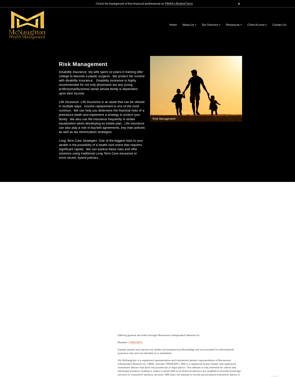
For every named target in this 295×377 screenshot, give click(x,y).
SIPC (139, 342)
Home (173, 24)
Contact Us (279, 24)
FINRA (132, 342)
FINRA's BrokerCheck (179, 3)
